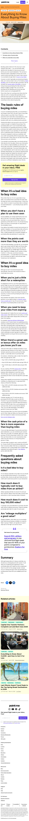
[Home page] (5, 2)
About (2, 774)
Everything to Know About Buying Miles (13, 53)
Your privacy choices (24, 805)
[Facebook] (16, 709)
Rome (2, 748)
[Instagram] (9, 709)
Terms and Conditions (7, 723)
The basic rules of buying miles (10, 55)
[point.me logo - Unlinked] (14, 706)
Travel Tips (18, 10)
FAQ (2, 788)
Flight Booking (11, 10)
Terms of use (3, 805)
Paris (2, 744)
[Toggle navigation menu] (27, 2)
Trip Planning (17, 682)
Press (2, 780)
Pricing (2, 736)
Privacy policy (8, 805)
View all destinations (5, 763)
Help (2, 790)
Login (17, 2)
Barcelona (3, 752)
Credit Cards (4, 10)
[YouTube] (13, 709)
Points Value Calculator (6, 772)
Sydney (2, 758)
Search (2, 730)
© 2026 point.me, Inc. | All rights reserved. (8, 818)
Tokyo (2, 750)
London (2, 746)
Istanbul (3, 760)
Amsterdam (3, 756)
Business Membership (5, 734)
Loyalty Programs (19, 622)
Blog (2, 768)
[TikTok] (19, 709)
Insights (2, 7)
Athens (2, 754)
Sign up (23, 2)
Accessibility (16, 804)
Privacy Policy (17, 723)
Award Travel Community (6, 792)
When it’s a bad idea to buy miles (11, 57)
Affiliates (3, 800)
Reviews (2, 778)
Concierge (3, 732)
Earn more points (5, 770)
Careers (2, 776)
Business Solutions (5, 798)
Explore (2, 728)
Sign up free (14, 179)
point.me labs (4, 782)
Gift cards (3, 738)
